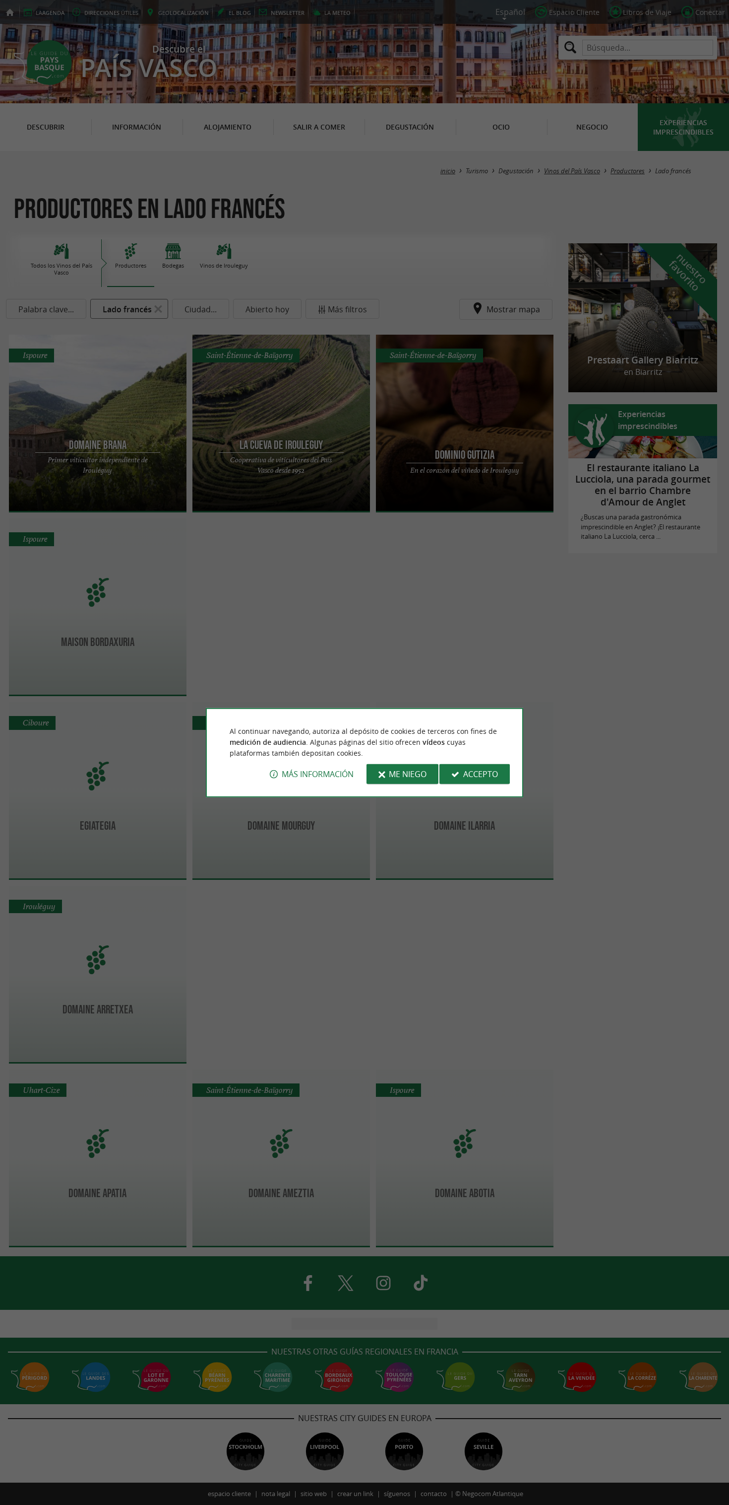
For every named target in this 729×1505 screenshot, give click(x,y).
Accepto (480, 774)
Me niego (407, 774)
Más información (318, 774)
